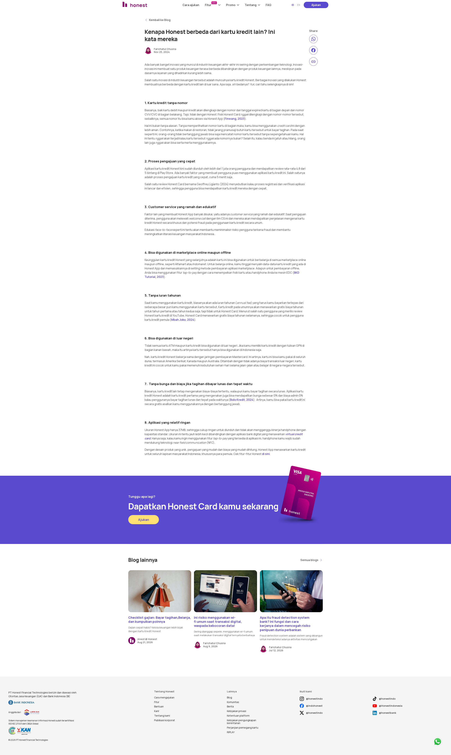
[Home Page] (144, 5)
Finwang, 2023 (235, 119)
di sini (266, 454)
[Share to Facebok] (313, 50)
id (293, 5)
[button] (212, 5)
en (298, 5)
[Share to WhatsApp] (313, 39)
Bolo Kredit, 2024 (241, 400)
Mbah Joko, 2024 (182, 320)
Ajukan (316, 5)
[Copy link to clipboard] (313, 61)
